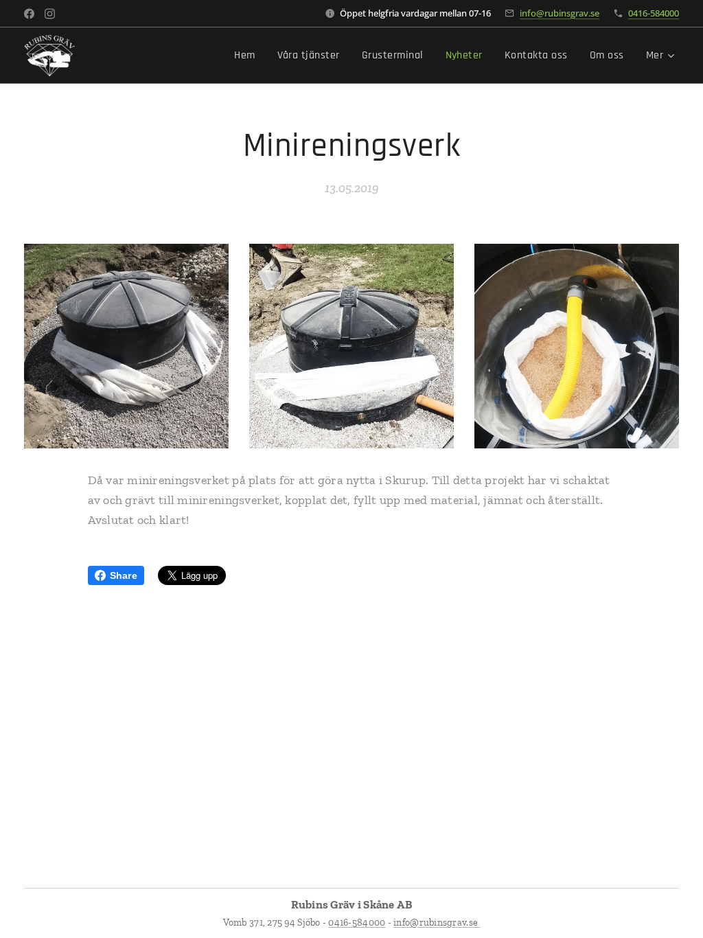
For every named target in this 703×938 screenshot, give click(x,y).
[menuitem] (248, 55)
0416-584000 (653, 13)
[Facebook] (29, 13)
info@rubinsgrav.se (559, 13)
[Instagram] (49, 13)
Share (123, 575)
